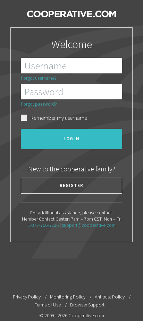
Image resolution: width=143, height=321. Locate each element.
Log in (72, 139)
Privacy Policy (27, 297)
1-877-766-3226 (43, 225)
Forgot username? (39, 78)
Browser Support (87, 305)
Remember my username (59, 118)
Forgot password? (39, 104)
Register (71, 185)
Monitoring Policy (67, 297)
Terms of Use (48, 305)
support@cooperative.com (89, 225)
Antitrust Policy (110, 297)
